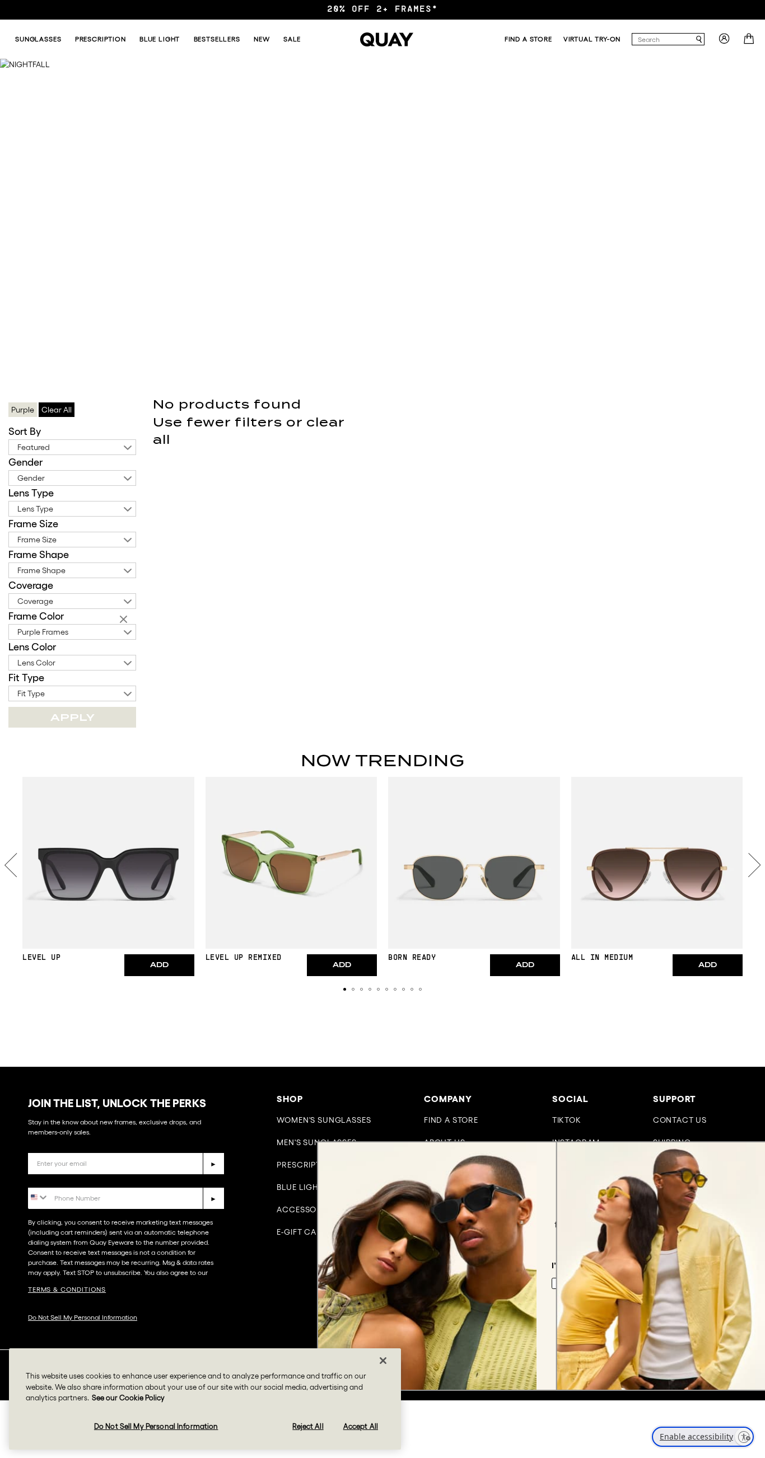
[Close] (383, 1360)
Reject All (307, 1426)
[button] (344, 989)
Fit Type (26, 677)
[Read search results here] (699, 39)
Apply (72, 717)
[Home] (386, 39)
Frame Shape (38, 554)
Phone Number (60, 1179)
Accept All (360, 1426)
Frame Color (36, 616)
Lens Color (32, 647)
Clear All (56, 409)
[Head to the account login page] (724, 42)
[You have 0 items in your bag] (750, 42)
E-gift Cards (305, 1231)
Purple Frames (42, 631)
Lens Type (31, 493)
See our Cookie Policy (128, 1398)
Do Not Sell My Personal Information (82, 1317)
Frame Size (33, 523)
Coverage (30, 585)
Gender (25, 462)
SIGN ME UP (645, 1338)
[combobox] (663, 39)
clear (124, 620)
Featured (33, 447)
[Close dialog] (739, 1155)
